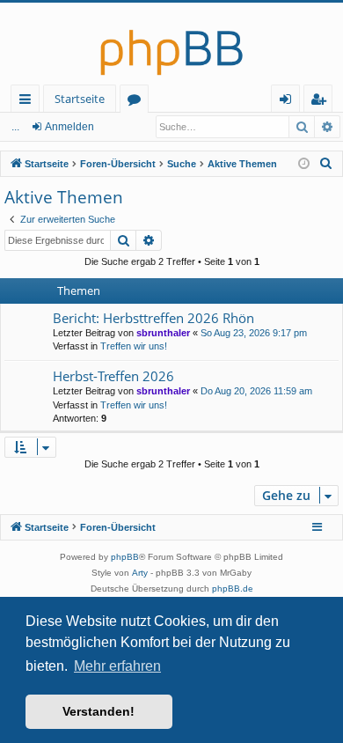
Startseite (80, 99)
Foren (138, 102)
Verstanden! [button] (98, 711)
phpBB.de (232, 588)
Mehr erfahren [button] (117, 665)
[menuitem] (326, 163)
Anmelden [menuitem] (289, 102)
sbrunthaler (163, 332)
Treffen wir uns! (133, 346)
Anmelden (69, 127)
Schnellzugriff (28, 102)
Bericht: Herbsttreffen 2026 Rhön (153, 318)
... (15, 127)
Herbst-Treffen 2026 (113, 376)
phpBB (125, 557)
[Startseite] (171, 44)
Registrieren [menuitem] (321, 102)
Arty (140, 572)
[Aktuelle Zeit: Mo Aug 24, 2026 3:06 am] (304, 164)
